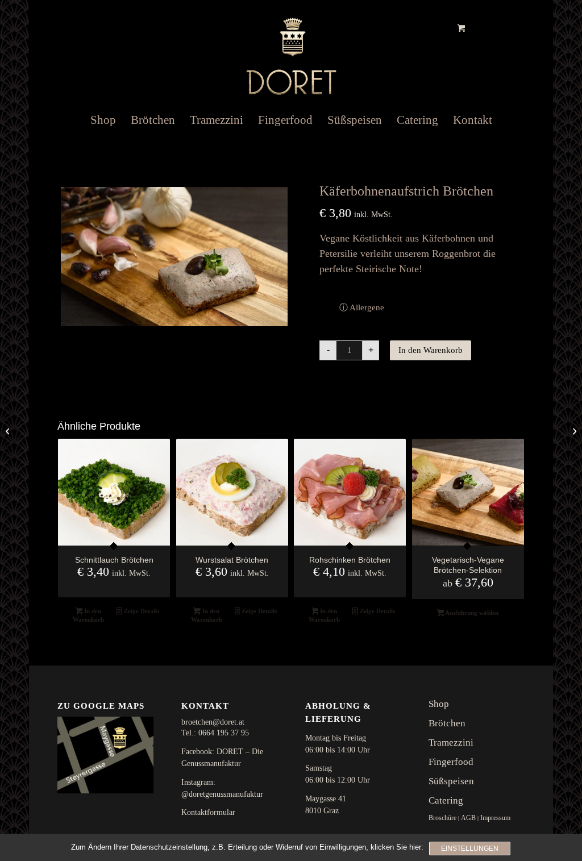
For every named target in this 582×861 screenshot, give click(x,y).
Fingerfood (451, 761)
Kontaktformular (208, 812)
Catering (446, 800)
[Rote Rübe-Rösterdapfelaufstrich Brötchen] (9, 431)
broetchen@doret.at (212, 722)
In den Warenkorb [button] (88, 615)
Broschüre (442, 818)
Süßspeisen (451, 781)
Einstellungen (469, 848)
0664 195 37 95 (223, 733)
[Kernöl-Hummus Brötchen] (573, 431)
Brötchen (447, 723)
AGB (468, 818)
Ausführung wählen (471, 612)
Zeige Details (140, 611)
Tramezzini (451, 742)
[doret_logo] (291, 49)
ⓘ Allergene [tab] (361, 307)
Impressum (495, 818)
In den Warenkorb (430, 350)
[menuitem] (103, 120)
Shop (439, 703)
